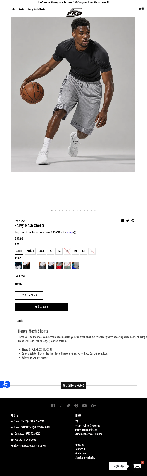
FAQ (77, 421)
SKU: (16, 275)
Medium (30, 250)
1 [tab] (52, 211)
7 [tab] (73, 211)
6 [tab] (70, 211)
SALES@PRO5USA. (30, 421)
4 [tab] (63, 211)
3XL (67, 250)
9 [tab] (80, 211)
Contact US (80, 449)
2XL (59, 250)
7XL (92, 250)
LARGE (41, 250)
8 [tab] (77, 211)
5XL (83, 250)
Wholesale (80, 453)
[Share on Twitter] (128, 220)
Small (19, 250)
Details (20, 320)
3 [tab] (59, 211)
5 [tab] (66, 211)
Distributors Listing (85, 457)
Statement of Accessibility (88, 434)
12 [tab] (91, 211)
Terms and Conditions (86, 430)
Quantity (18, 284)
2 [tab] (55, 211)
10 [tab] (84, 211)
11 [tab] (88, 211)
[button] (137, 466)
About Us (79, 445)
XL (51, 250)
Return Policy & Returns (87, 425)
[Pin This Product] (132, 220)
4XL (75, 250)
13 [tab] (95, 211)
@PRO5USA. (39, 427)
